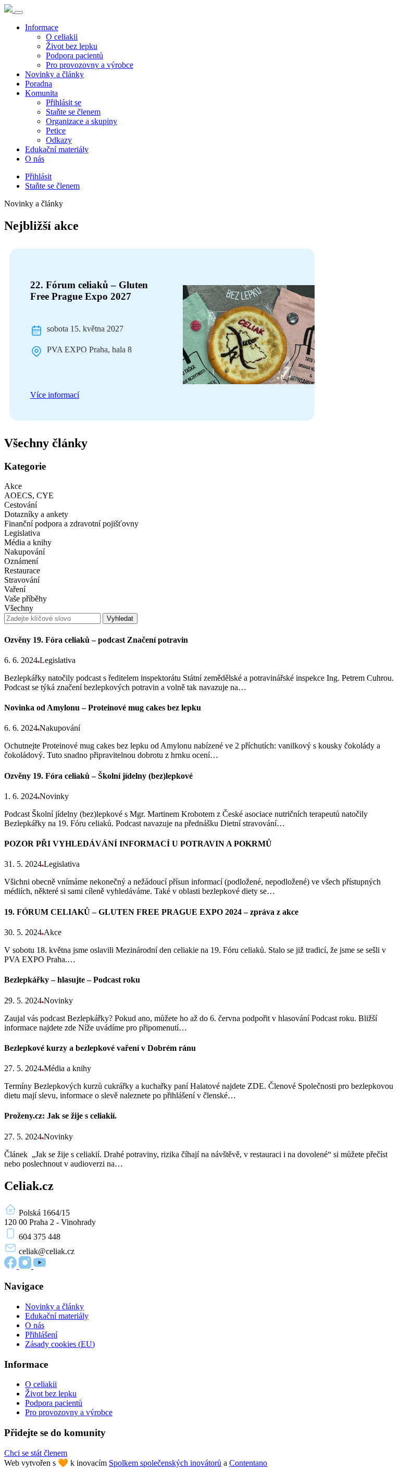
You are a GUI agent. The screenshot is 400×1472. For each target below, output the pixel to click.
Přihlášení (41, 1334)
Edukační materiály (57, 149)
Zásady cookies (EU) (60, 1344)
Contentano (248, 1462)
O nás (34, 158)
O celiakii (62, 36)
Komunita (41, 93)
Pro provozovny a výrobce (89, 64)
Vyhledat (120, 618)
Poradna (38, 83)
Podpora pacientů (74, 55)
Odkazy (59, 140)
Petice (56, 130)
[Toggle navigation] (19, 12)
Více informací (54, 394)
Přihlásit (38, 176)
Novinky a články (54, 74)
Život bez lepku (71, 46)
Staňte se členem (73, 111)
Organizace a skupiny (81, 121)
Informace (41, 27)
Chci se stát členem (35, 1453)
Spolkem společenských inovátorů (165, 1462)
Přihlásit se (63, 102)
